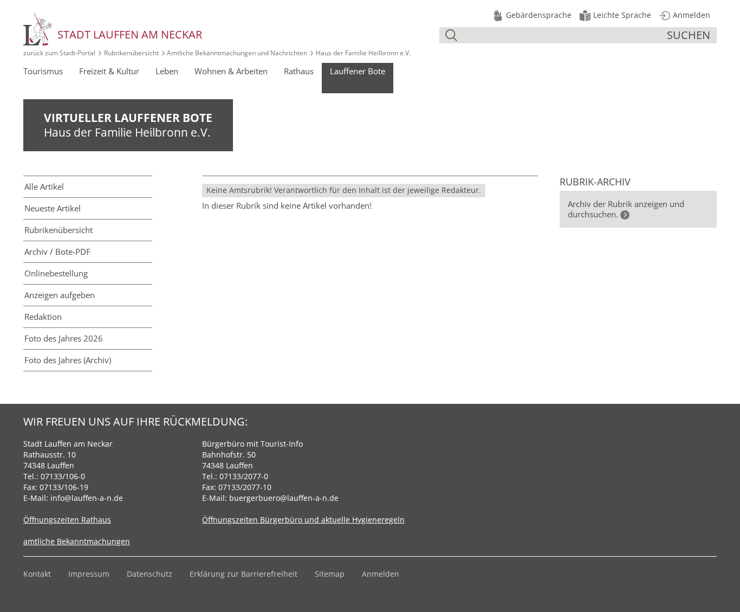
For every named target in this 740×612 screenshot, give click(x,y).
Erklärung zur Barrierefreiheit (243, 574)
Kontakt (37, 574)
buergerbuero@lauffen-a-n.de (284, 498)
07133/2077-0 (243, 476)
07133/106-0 (63, 476)
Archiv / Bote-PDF (57, 251)
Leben (166, 71)
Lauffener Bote (357, 71)
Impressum (88, 574)
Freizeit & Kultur (109, 71)
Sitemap (330, 574)
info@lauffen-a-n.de (86, 498)
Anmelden (380, 574)
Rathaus (299, 71)
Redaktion (43, 316)
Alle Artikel (44, 186)
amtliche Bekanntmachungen (76, 541)
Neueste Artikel (52, 208)
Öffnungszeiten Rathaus (67, 519)
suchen (688, 35)
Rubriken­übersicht (58, 229)
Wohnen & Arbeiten (231, 71)
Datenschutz (149, 574)
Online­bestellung (56, 273)
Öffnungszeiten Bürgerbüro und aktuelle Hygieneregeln (303, 519)
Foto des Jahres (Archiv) (67, 360)
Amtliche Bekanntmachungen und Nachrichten (237, 52)
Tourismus (43, 71)
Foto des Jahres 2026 (63, 338)
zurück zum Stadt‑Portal (59, 52)
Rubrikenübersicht (131, 52)
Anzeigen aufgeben (59, 294)
